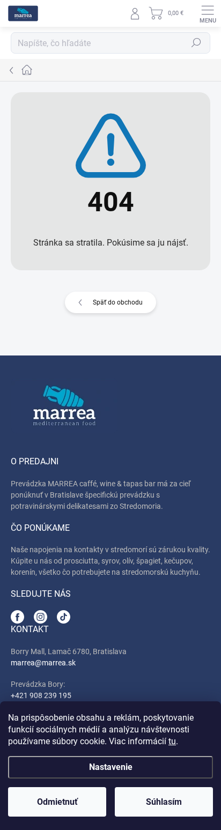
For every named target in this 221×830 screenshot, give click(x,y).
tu (172, 741)
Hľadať (196, 43)
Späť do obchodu (118, 302)
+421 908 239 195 (41, 695)
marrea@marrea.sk (43, 662)
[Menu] (207, 13)
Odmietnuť (57, 802)
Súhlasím (164, 802)
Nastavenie (110, 767)
